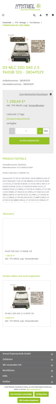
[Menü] (3, 15)
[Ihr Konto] (41, 15)
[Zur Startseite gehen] (28, 6)
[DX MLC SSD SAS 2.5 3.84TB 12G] (26, 296)
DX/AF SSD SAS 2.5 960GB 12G (18, 251)
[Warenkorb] (47, 15)
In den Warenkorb (29, 140)
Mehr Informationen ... (34, 389)
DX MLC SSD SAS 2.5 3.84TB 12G (19, 313)
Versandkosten (36, 105)
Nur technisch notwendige (21, 394)
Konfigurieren (41, 394)
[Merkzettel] (53, 15)
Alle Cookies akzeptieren (29, 400)
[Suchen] (34, 15)
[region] (26, 48)
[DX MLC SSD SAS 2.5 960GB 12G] (26, 48)
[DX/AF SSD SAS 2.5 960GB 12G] (26, 234)
